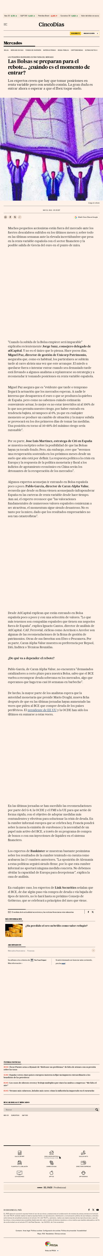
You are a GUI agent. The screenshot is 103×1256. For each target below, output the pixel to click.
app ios (51, 1176)
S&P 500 (23, 16)
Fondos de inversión (33, 50)
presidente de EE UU (42, 710)
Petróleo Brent (43, 16)
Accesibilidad (82, 1230)
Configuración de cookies (51, 1230)
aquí (63, 963)
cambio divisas (51, 1166)
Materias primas (49, 50)
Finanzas (30, 951)
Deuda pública (63, 50)
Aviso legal (26, 1230)
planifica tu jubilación (19, 1166)
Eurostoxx (15, 1115)
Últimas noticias (91, 50)
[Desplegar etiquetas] (93, 950)
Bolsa (6, 50)
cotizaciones (19, 1176)
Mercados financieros (16, 951)
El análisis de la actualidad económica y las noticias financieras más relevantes (43, 912)
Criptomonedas (77, 50)
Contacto (19, 1230)
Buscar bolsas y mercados (17, 1102)
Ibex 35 (7, 16)
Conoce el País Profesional (52, 1187)
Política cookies (36, 1230)
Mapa (39, 1234)
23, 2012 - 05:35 (51, 210)
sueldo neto (83, 1156)
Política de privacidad (68, 1230)
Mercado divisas (17, 50)
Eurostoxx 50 (65, 16)
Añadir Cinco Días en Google (88, 217)
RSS (43, 1234)
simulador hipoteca (51, 1156)
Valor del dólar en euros (90, 16)
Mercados (13, 43)
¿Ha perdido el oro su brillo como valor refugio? (56, 926)
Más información (14, 963)
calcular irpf (19, 1156)
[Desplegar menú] (5, 24)
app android (83, 1176)
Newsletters (50, 1234)
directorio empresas (83, 1166)
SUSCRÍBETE (75, 33)
